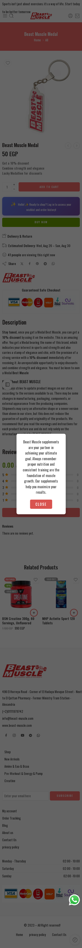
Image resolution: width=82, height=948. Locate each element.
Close (41, 504)
